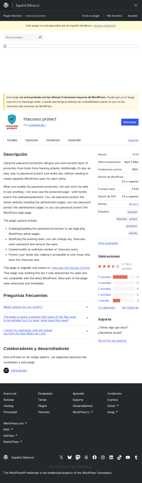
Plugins (42, 406)
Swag (112, 412)
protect (133, 219)
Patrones (44, 412)
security (133, 233)
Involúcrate (114, 393)
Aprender (78, 393)
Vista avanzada (108, 243)
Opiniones (31, 140)
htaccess (132, 212)
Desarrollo (74, 140)
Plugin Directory (12, 15)
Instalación (53, 140)
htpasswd (122, 219)
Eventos (112, 399)
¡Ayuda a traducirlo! (105, 25)
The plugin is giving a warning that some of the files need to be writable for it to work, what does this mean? (39, 318)
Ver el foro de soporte (112, 340)
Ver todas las (130, 307)
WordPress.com (15, 423)
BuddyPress (12, 441)
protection (131, 226)
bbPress (10, 435)
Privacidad (10, 412)
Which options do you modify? (23, 307)
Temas (42, 399)
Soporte (133, 140)
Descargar (129, 122)
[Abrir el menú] (136, 5)
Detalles (12, 140)
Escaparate (45, 393)
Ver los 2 (134, 204)
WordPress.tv (83, 412)
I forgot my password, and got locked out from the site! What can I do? (27, 332)
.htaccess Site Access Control (70, 268)
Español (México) (23, 457)
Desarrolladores (83, 406)
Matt (8, 429)
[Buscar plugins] (40, 37)
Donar (113, 406)
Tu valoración (106, 307)
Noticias (8, 399)
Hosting (8, 406)
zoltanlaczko (37, 125)
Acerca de (9, 393)
